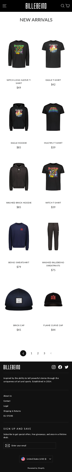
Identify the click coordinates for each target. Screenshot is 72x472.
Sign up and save (17, 429)
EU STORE (8, 416)
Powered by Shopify (36, 468)
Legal (5, 406)
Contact (6, 401)
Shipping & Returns (12, 411)
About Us (7, 396)
